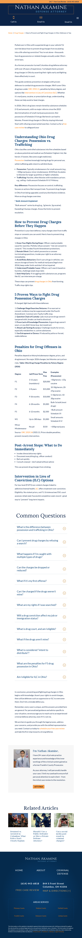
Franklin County (19, 916)
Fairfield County (63, 908)
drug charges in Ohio (43, 281)
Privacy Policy (37, 931)
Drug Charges (19, 33)
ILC (37, 488)
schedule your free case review (52, 728)
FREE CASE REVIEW (27, 890)
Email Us (41, 22)
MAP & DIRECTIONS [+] (57, 890)
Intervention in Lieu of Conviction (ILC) (41, 92)
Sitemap (51, 931)
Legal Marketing (59, 931)
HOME (19, 870)
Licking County (62, 916)
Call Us (14, 22)
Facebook (45, 931)
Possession (19, 160)
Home (10, 33)
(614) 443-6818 (30, 883)
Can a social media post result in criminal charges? (61, 836)
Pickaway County (19, 908)
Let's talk (38, 787)
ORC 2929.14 (27, 432)
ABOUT (41, 870)
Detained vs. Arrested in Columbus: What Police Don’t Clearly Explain (18, 836)
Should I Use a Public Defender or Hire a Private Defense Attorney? (40, 836)
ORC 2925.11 (34, 89)
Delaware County (41, 916)
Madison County (41, 908)
